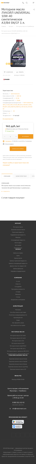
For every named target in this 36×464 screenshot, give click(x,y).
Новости (18, 284)
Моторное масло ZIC (18, 341)
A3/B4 (18, 100)
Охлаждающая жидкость (18, 240)
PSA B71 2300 (7, 107)
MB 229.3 (20, 105)
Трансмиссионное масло (18, 229)
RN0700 (13, 107)
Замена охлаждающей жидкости (18, 263)
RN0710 (18, 107)
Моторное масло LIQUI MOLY (18, 346)
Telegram (23, 435)
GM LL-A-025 (6, 105)
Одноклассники (32, 435)
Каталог (18, 223)
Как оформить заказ (18, 323)
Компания (18, 277)
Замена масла (18, 258)
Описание (7, 176)
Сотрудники (18, 286)
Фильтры (18, 237)
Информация (18, 306)
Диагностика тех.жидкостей (18, 266)
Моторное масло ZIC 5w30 (18, 338)
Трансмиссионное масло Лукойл (18, 361)
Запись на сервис (18, 253)
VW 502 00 (24, 107)
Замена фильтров (18, 268)
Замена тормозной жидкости (18, 261)
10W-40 (19, 96)
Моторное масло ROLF (18, 343)
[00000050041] (18, 53)
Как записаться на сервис (18, 325)
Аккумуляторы (18, 248)
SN (18, 98)
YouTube (27, 435)
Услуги (18, 249)
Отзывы (18, 292)
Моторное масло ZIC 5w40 (18, 335)
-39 (14, 111)
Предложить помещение (18, 299)
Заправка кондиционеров (18, 271)
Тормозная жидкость (18, 232)
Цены (18, 255)
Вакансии (18, 294)
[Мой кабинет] (30, 3)
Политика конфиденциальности (18, 315)
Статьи (18, 297)
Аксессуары (18, 242)
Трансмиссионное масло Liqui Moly (18, 366)
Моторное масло (18, 227)
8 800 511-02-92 (18, 402)
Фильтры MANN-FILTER (18, 379)
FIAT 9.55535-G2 (28, 102)
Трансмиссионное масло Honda (18, 359)
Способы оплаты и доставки (18, 312)
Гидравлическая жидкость (18, 235)
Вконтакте (13, 435)
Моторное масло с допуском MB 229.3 (18, 351)
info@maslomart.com (19, 408)
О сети (18, 281)
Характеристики (21, 176)
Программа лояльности (18, 289)
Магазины (18, 310)
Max (18, 435)
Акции (18, 320)
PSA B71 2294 (27, 105)
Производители (18, 317)
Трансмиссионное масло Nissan (18, 364)
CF (16, 98)
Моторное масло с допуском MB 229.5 (18, 354)
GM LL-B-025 (13, 105)
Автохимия (18, 245)
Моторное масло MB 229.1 (18, 348)
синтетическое (15, 94)
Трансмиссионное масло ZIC (18, 369)
